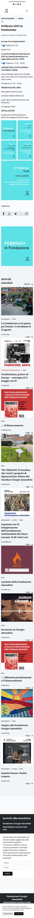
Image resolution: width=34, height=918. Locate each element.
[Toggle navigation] (26, 11)
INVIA (7, 874)
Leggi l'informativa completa (14, 850)
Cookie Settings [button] (7, 913)
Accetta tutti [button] (18, 913)
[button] (28, 284)
